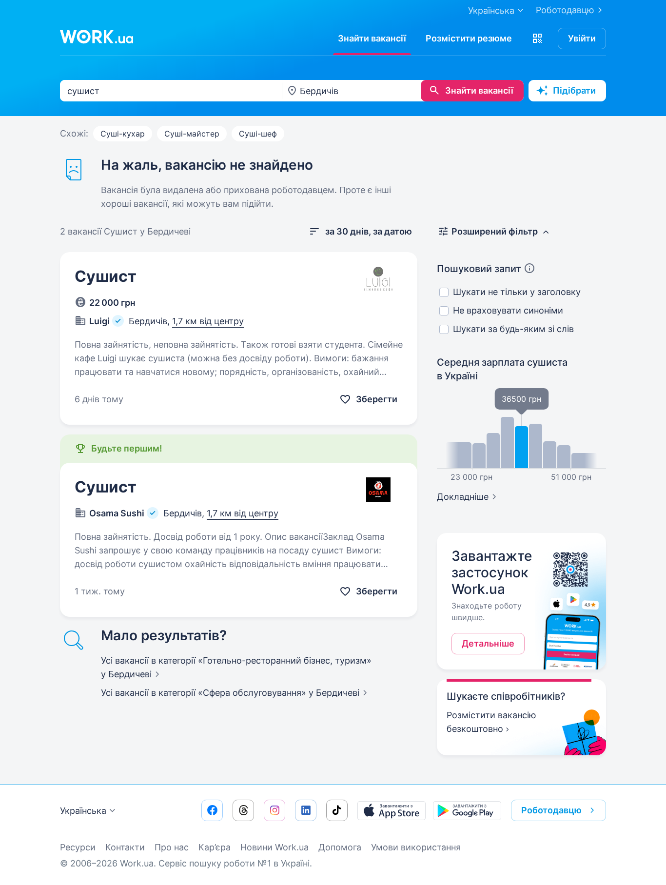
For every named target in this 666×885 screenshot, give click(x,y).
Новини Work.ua (274, 847)
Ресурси (78, 847)
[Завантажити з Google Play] (467, 810)
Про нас (172, 847)
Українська (83, 811)
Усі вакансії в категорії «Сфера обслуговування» (230, 693)
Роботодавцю (565, 10)
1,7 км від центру (208, 321)
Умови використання (416, 847)
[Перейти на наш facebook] (212, 810)
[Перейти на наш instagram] (274, 810)
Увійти (582, 38)
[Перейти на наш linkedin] (305, 810)
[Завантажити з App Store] (391, 810)
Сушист (106, 276)
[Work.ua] (96, 36)
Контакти (125, 847)
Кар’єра (214, 847)
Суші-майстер (191, 133)
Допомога (339, 847)
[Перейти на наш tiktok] (337, 810)
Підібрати (574, 90)
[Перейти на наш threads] (243, 810)
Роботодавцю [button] (551, 810)
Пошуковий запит (479, 269)
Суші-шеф (258, 133)
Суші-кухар (122, 133)
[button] (537, 38)
